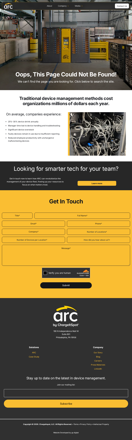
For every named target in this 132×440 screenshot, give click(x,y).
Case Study (34, 357)
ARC (34, 352)
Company (62, 6)
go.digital (75, 433)
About (49, 6)
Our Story (98, 352)
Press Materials (98, 365)
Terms (76, 424)
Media (77, 6)
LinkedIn (98, 369)
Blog (98, 357)
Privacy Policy (86, 424)
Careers (98, 361)
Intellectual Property (101, 424)
